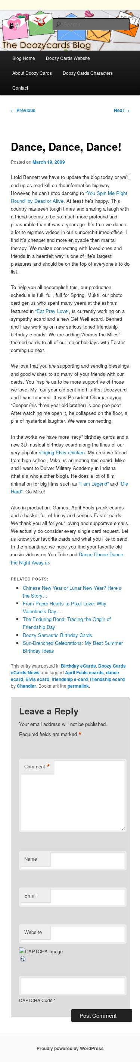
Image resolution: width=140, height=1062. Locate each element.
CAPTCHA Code (36, 1000)
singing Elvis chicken (62, 452)
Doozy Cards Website (68, 58)
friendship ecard (107, 679)
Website (33, 931)
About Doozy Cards (32, 73)
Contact (20, 87)
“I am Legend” (94, 483)
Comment (37, 766)
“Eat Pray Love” (52, 310)
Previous (23, 110)
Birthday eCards (78, 665)
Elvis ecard (37, 679)
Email (30, 895)
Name (30, 858)
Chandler (26, 685)
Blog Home (23, 58)
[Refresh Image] (23, 960)
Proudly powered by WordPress (70, 1048)
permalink (78, 685)
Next (122, 110)
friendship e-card (70, 679)
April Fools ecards (84, 672)
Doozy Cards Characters (88, 73)
